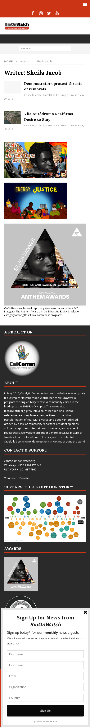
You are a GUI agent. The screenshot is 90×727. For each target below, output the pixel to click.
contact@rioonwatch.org (19, 461)
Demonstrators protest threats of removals (53, 86)
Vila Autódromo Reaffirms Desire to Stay (48, 116)
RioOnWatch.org (14, 411)
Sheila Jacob (34, 94)
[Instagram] (41, 13)
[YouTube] (57, 13)
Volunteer (10, 478)
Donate (24, 478)
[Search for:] (45, 48)
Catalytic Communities (34, 393)
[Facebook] (32, 13)
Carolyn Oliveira (68, 94)
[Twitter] (49, 13)
